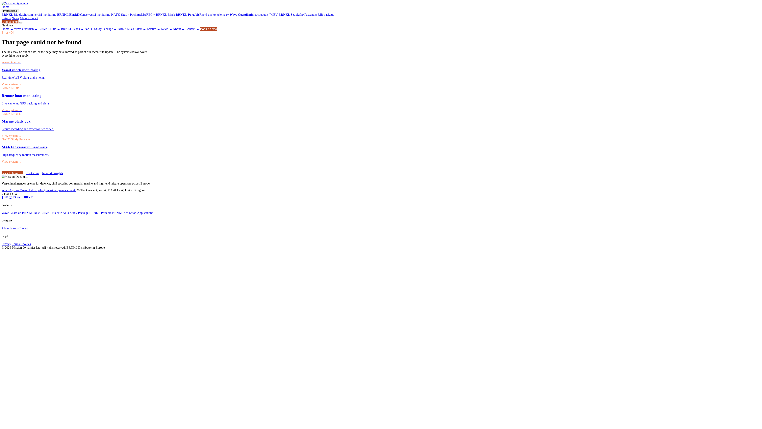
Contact (33, 18)
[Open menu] (20, 22)
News (15, 18)
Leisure (6, 18)
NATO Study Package (101, 29)
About (24, 18)
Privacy (6, 244)
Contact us (32, 173)
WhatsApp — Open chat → (19, 190)
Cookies (25, 244)
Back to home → (12, 173)
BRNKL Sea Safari (132, 29)
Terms (16, 244)
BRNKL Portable (100, 212)
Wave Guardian (26, 29)
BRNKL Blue (49, 29)
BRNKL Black (72, 29)
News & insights (52, 173)
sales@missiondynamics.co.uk (57, 190)
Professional (10, 10)
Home (5, 7)
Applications (145, 212)
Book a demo (10, 21)
